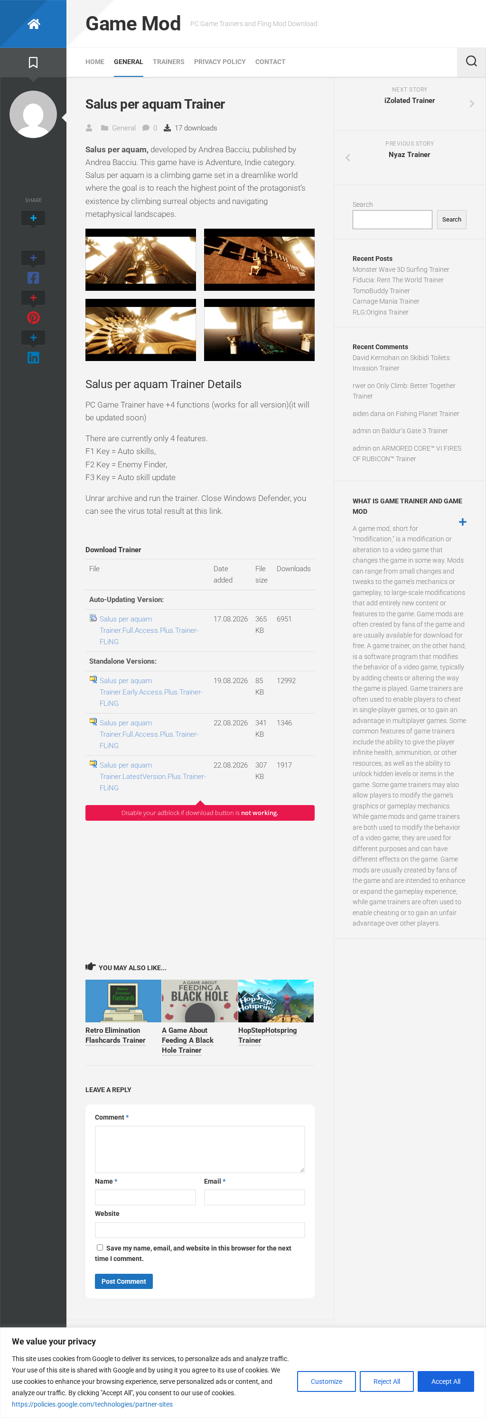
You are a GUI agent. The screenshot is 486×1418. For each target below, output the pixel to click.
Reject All (387, 1381)
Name (106, 1181)
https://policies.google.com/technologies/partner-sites (92, 1404)
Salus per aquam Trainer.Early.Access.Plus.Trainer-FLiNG (151, 692)
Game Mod (133, 23)
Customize (326, 1381)
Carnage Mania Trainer (386, 301)
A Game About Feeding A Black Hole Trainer (188, 1040)
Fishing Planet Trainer (427, 413)
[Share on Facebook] (33, 268)
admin (362, 431)
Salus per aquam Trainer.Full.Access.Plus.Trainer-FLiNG (149, 630)
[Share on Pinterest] (33, 308)
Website (107, 1213)
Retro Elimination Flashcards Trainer (115, 1035)
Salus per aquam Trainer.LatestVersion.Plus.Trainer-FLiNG (153, 776)
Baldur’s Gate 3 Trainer (415, 431)
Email (214, 1181)
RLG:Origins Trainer (381, 312)
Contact (270, 61)
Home (94, 61)
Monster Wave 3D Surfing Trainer (401, 269)
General (128, 61)
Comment (112, 1117)
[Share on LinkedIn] (33, 348)
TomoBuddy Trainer (381, 291)
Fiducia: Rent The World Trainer (398, 280)
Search (363, 204)
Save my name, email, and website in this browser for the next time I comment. (193, 1253)
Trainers (169, 61)
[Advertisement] (200, 891)
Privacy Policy (220, 61)
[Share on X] (33, 228)
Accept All (445, 1381)
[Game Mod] (33, 24)
